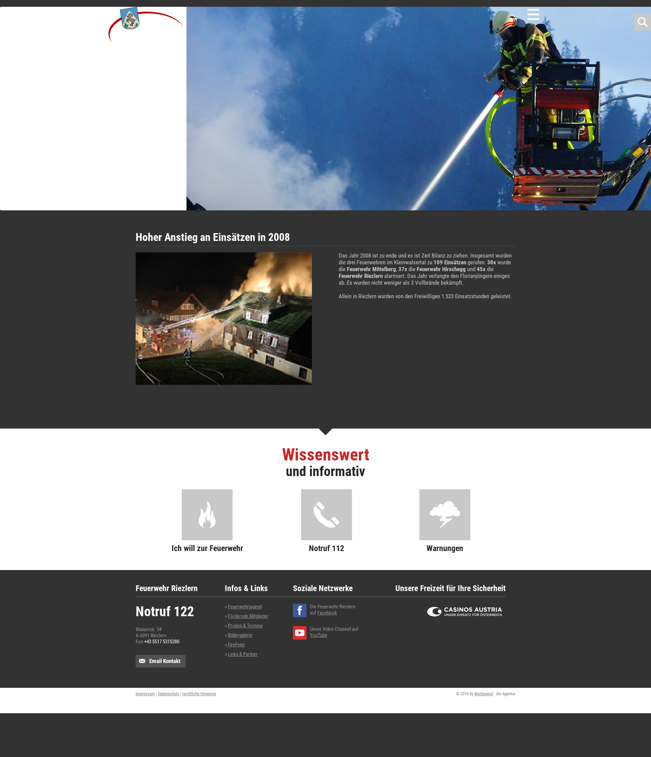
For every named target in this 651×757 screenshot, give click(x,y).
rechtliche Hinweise (199, 693)
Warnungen (445, 548)
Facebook (327, 613)
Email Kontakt (164, 661)
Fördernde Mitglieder (248, 616)
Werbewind (483, 693)
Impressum (145, 693)
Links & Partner (243, 654)
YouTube (318, 635)
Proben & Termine (245, 626)
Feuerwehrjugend (245, 607)
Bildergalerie (240, 635)
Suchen (642, 22)
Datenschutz (168, 693)
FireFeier (236, 645)
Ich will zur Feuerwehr (207, 548)
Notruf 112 (326, 548)
